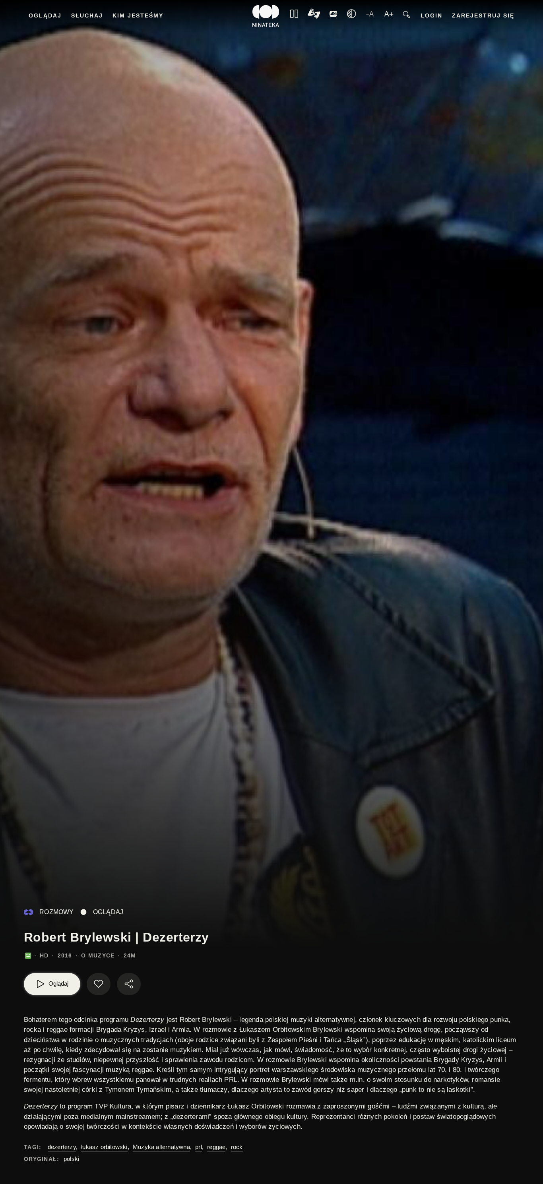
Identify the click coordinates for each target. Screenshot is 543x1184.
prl (198, 1146)
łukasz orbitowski (104, 1146)
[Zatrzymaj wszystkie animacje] (294, 16)
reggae (216, 1146)
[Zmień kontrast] (351, 16)
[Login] (333, 16)
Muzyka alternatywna (161, 1146)
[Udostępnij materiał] (129, 984)
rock (237, 1146)
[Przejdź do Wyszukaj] (406, 16)
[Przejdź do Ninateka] (265, 16)
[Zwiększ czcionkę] (388, 16)
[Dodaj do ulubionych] (99, 984)
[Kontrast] (314, 16)
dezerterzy (62, 1146)
